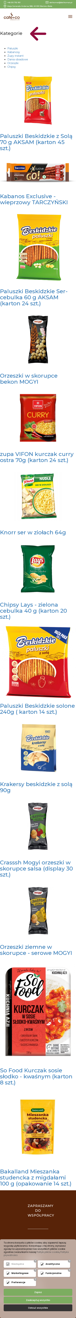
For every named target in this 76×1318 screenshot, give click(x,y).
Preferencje (18, 1282)
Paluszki (12, 48)
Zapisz (38, 1292)
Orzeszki (12, 63)
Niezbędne (17, 1264)
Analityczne (53, 1264)
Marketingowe (19, 1273)
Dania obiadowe (17, 59)
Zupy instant (15, 55)
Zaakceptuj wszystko (38, 1300)
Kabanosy (13, 52)
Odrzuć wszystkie (38, 1307)
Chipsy (11, 66)
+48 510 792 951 (13, 2)
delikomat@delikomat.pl (60, 2)
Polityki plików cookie (48, 1252)
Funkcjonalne (53, 1273)
